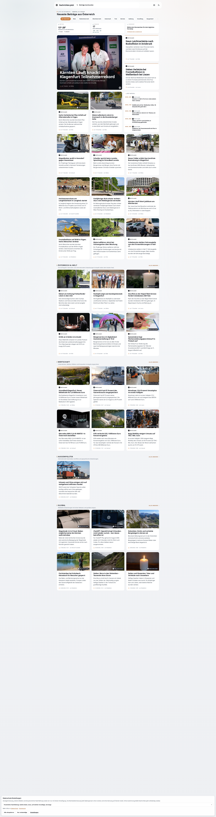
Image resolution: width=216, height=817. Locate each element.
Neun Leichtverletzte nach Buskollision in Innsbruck (139, 42)
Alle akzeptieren (9, 812)
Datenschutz (14, 808)
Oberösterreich (96, 19)
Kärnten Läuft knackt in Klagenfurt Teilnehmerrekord (87, 74)
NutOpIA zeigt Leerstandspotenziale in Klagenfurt (107, 295)
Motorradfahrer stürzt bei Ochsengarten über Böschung (105, 243)
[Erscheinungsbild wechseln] (159, 5)
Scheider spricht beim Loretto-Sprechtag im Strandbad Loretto (106, 159)
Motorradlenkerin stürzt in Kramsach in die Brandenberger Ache (105, 117)
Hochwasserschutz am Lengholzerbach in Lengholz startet (73, 200)
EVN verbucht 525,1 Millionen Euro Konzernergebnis (107, 435)
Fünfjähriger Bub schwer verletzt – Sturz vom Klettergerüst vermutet (107, 200)
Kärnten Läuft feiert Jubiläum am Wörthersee (141, 202)
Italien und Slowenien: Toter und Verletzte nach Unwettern (141, 574)
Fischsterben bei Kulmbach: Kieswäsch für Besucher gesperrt (72, 574)
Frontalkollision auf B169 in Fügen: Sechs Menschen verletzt (72, 241)
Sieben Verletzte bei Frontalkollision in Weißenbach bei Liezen (138, 72)
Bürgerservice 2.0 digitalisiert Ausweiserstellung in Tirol (105, 338)
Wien (74, 19)
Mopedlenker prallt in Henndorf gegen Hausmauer (71, 159)
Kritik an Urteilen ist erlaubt (70, 337)
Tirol (115, 19)
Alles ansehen (153, 265)
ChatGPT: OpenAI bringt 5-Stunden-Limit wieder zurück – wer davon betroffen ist (107, 533)
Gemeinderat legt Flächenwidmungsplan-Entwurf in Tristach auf (141, 339)
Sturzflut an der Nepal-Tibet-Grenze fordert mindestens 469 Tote (142, 295)
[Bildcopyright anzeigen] (120, 88)
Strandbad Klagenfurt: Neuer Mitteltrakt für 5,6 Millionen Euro (72, 391)
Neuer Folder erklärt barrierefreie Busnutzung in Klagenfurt (141, 159)
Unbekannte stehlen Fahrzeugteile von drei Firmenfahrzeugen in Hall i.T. (142, 244)
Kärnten (122, 19)
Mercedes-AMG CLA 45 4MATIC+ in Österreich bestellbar (72, 435)
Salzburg (131, 19)
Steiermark (108, 19)
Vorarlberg (140, 19)
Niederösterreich (84, 19)
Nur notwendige (22, 812)
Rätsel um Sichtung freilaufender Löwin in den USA (72, 295)
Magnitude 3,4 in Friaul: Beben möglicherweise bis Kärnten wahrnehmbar (71, 533)
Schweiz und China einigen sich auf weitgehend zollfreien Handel (73, 483)
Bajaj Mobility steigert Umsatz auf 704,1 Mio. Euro (141, 435)
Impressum (22, 808)
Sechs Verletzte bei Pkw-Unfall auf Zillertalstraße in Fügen (72, 116)
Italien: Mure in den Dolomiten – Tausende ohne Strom (106, 574)
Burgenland (150, 19)
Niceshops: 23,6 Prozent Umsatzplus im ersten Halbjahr (142, 391)
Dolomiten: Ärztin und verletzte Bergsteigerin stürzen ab (140, 532)
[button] (73, 28)
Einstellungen (34, 812)
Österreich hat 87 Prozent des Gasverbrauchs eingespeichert (105, 391)
